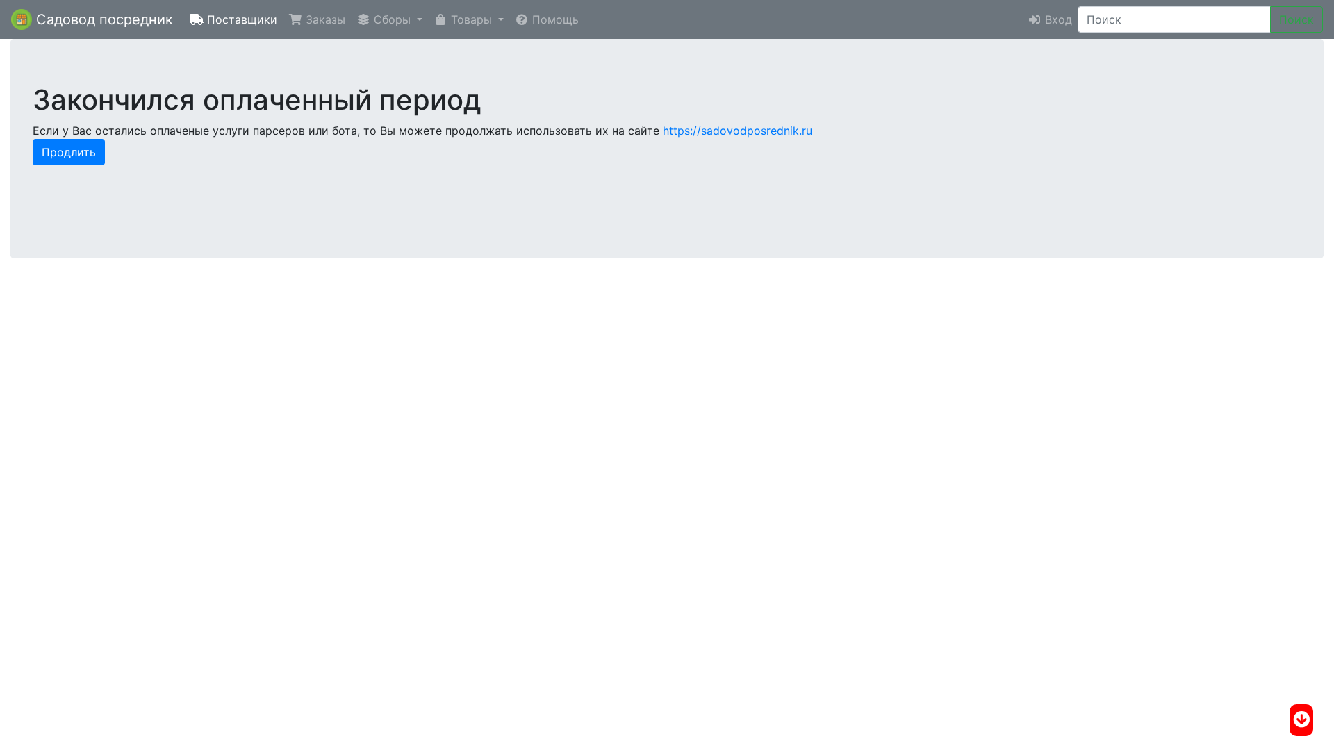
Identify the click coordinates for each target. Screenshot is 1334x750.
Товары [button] (471, 19)
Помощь (554, 19)
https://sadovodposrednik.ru (737, 131)
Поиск (1296, 19)
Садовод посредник (102, 19)
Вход (1056, 19)
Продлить (69, 152)
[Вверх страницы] (1301, 720)
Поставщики (240, 19)
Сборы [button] (392, 19)
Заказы (323, 19)
